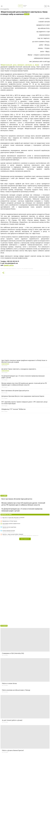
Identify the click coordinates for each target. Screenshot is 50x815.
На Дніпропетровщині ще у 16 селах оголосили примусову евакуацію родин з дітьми (23, 376)
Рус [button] (45, 6)
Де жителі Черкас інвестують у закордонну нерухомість (18, 369)
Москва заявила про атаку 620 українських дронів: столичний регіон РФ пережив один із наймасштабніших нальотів (24, 384)
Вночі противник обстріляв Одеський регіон (15, 390)
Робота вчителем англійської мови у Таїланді (16, 690)
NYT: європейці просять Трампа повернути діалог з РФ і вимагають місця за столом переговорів (24, 402)
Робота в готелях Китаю (9, 683)
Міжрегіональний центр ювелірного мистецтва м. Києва (20, 65)
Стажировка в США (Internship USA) (13, 653)
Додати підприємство (25, 538)
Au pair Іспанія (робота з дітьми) (12, 720)
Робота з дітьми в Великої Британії (13, 750)
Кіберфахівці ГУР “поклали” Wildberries (13, 409)
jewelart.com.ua (9, 265)
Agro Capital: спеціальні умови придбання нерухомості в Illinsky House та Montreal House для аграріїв (24, 361)
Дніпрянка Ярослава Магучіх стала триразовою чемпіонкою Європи (22, 396)
